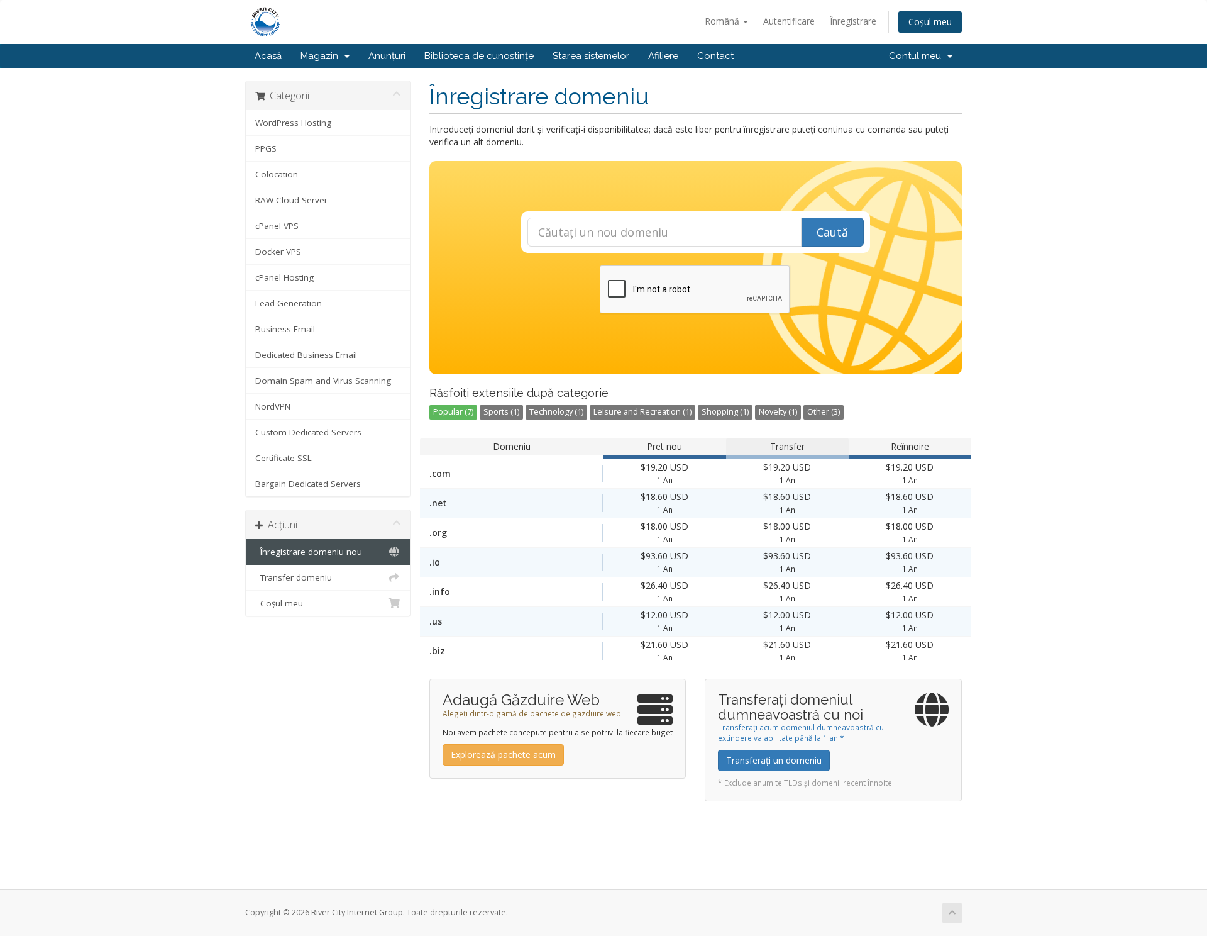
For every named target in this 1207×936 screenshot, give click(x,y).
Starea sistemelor (591, 56)
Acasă (268, 56)
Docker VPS (278, 251)
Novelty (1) (778, 411)
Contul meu (917, 56)
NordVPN (272, 406)
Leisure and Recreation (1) (642, 411)
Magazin (321, 56)
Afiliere (663, 56)
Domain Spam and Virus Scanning (323, 380)
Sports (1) (501, 411)
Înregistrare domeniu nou (308, 551)
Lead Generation (288, 303)
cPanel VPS (277, 225)
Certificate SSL (283, 458)
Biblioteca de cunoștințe (479, 56)
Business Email (285, 329)
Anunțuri (386, 56)
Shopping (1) (725, 411)
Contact (715, 56)
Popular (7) (453, 411)
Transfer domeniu (293, 577)
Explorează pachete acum (503, 754)
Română (723, 21)
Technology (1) (556, 411)
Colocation (276, 174)
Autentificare (789, 21)
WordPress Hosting (293, 122)
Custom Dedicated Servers (308, 432)
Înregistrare (853, 21)
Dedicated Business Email (306, 354)
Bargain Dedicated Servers (308, 483)
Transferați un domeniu (774, 760)
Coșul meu (930, 22)
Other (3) (823, 411)
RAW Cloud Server (291, 200)
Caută (832, 232)
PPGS (266, 148)
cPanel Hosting (284, 277)
